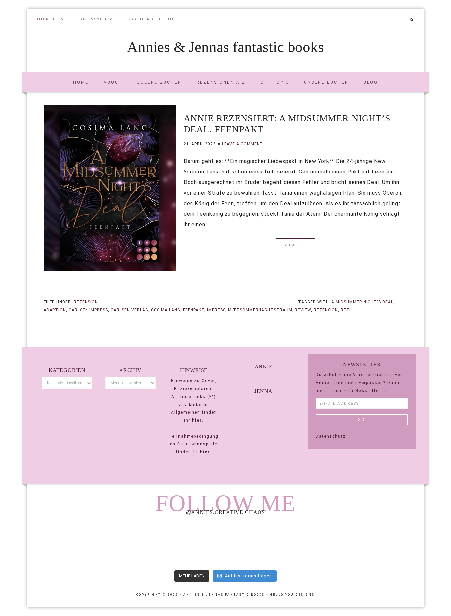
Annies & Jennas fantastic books (225, 47)
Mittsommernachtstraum (260, 310)
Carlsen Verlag (129, 310)
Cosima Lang (165, 310)
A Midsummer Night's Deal (362, 302)
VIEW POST (295, 245)
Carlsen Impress (88, 310)
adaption (55, 310)
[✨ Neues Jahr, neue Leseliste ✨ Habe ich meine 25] (304, 543)
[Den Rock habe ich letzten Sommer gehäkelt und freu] (68, 543)
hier (197, 420)
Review (303, 310)
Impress (216, 310)
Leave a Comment (242, 144)
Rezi (346, 310)
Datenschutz (331, 436)
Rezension (86, 302)
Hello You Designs (292, 594)
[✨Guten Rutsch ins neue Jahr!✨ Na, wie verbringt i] (225, 543)
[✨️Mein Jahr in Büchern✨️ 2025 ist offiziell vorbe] (146, 543)
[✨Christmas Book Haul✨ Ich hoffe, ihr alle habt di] (383, 543)
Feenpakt (193, 310)
